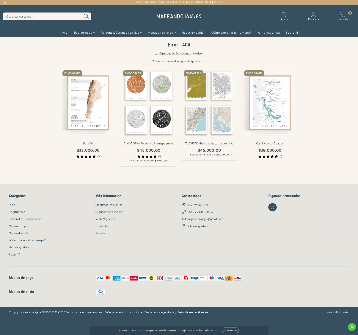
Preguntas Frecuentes (108, 204)
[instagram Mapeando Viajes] (5, 2)
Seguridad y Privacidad (109, 212)
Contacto (101, 226)
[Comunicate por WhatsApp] (352, 327)
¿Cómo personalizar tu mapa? (230, 32)
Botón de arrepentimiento (193, 312)
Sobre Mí (292, 32)
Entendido (230, 330)
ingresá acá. (167, 312)
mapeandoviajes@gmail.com (205, 219)
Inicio (64, 32)
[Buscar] (86, 16)
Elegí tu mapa (83, 32)
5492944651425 (198, 204)
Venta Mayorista (268, 32)
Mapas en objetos (161, 32)
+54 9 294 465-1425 (200, 212)
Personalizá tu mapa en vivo (120, 32)
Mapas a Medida (193, 32)
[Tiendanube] (337, 312)
